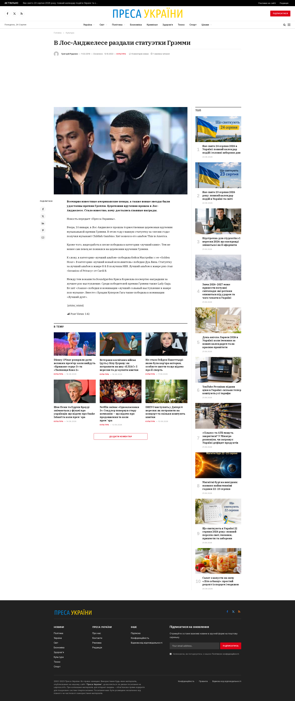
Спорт (193, 24)
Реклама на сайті (267, 3)
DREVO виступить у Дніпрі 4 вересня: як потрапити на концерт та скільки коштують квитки (165, 412)
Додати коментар (120, 436)
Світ (102, 24)
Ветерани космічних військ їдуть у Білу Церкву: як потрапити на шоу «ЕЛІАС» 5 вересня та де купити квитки (119, 364)
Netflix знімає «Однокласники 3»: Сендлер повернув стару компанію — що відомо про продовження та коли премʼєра (119, 414)
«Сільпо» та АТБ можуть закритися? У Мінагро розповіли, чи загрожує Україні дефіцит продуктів (220, 437)
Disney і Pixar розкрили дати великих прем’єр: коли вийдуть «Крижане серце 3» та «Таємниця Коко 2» (74, 364)
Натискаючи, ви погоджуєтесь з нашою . (205, 654)
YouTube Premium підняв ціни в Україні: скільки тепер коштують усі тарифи (221, 390)
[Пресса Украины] (147, 13)
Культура (121, 54)
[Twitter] (43, 216)
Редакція (284, 3)
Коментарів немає (140, 54)
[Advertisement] (147, 79)
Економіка (136, 24)
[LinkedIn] (43, 223)
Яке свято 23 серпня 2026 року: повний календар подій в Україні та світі (61, 3)
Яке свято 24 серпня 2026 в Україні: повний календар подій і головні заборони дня (221, 149)
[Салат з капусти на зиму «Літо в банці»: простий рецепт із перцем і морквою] (218, 561)
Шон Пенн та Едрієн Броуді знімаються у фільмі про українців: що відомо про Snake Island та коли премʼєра (74, 412)
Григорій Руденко (69, 54)
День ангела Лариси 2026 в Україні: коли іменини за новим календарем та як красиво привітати (220, 342)
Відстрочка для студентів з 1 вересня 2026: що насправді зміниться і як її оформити (221, 241)
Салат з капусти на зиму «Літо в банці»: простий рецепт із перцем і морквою (220, 581)
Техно (181, 24)
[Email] (43, 237)
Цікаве (205, 24)
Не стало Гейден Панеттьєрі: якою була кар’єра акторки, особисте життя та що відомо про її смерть (164, 364)
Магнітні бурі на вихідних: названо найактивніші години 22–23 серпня (220, 485)
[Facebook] (43, 209)
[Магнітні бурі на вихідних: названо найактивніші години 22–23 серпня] (218, 465)
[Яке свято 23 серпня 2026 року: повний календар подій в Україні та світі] (218, 175)
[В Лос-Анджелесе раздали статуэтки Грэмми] (120, 150)
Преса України (94, 684)
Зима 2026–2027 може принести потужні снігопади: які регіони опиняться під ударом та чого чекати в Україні (218, 291)
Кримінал (152, 24)
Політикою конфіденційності (225, 654)
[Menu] (289, 24)
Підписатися (280, 13)
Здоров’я (168, 24)
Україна (87, 24)
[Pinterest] (43, 230)
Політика (117, 24)
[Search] (284, 24)
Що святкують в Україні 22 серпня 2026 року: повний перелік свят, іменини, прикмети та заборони (219, 533)
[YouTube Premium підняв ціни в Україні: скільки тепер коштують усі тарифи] (218, 370)
